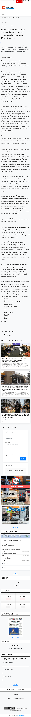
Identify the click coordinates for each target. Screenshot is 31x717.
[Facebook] (24, 1)
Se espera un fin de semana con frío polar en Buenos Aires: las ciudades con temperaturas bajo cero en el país (15, 416)
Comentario (7, 442)
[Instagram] (26, 1)
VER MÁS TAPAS (15, 637)
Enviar (23, 459)
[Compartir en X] (7, 334)
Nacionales (5, 20)
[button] (14, 1)
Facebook (15, 527)
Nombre (6, 436)
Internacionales (17, 20)
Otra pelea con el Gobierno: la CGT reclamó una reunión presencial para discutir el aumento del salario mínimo (15, 360)
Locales (4, 22)
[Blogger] (29, 1)
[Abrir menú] (3, 14)
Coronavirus (6, 17)
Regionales (16, 17)
